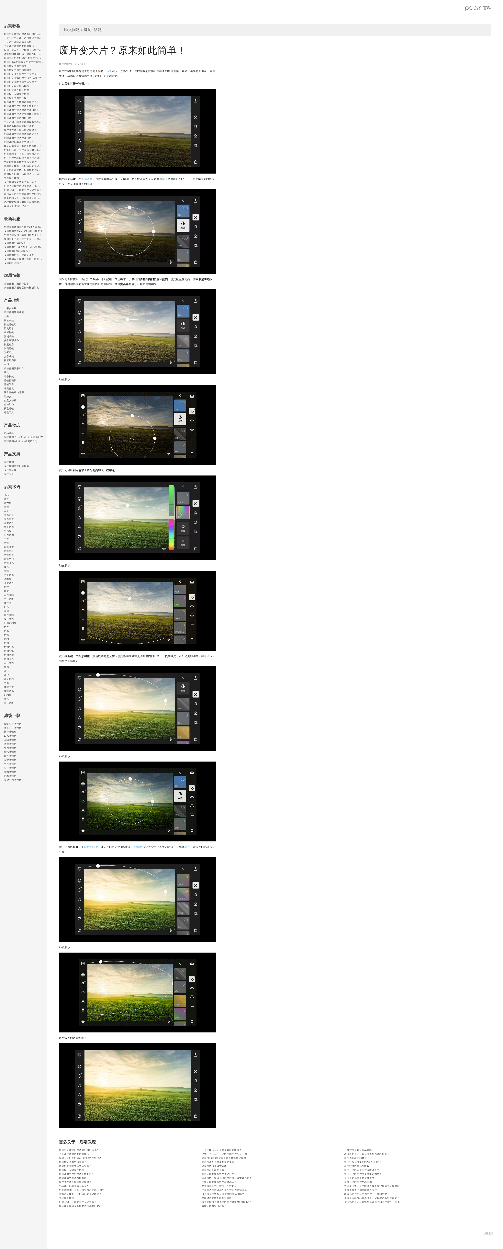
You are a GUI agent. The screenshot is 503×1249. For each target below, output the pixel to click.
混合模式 (9, 376)
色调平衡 (9, 650)
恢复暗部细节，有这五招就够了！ (23, 145)
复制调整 (9, 336)
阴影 (6, 682)
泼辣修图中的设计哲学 (16, 283)
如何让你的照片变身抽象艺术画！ (23, 113)
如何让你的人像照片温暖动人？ (21, 101)
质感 (6, 666)
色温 (6, 634)
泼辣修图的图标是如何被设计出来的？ (23, 287)
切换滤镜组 (10, 324)
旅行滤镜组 (10, 731)
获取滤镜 (9, 408)
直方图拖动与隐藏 (14, 392)
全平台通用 (10, 308)
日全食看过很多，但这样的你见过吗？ (23, 169)
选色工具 (9, 412)
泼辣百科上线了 (13, 262)
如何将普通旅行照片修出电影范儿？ (23, 33)
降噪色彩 (9, 690)
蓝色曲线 (9, 662)
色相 (6, 638)
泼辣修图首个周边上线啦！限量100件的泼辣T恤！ (23, 258)
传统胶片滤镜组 (13, 723)
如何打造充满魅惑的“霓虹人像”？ (22, 77)
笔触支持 (9, 396)
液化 (6, 372)
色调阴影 (9, 654)
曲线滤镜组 (10, 739)
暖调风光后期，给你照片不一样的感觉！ (23, 174)
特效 (6, 586)
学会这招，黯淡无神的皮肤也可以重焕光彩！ (23, 121)
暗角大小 (9, 550)
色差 (6, 626)
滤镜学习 (9, 384)
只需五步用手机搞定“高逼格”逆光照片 (23, 57)
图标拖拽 (9, 332)
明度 (6, 538)
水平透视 (9, 574)
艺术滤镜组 (10, 775)
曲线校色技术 (11, 177)
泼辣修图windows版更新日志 (21, 441)
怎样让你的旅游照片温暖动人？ (21, 134)
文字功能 (9, 356)
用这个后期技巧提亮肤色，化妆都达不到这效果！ (23, 186)
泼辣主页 (488, 1233)
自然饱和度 (10, 622)
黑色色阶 (9, 702)
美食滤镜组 (10, 759)
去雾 (6, 510)
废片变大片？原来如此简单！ (20, 129)
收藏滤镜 (9, 348)
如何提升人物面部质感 (16, 93)
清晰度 (7, 578)
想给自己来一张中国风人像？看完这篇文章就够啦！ (23, 149)
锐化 (6, 674)
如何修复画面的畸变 (15, 65)
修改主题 (9, 320)
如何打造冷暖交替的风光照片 (20, 81)
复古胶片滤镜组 (13, 727)
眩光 (6, 606)
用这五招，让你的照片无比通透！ (23, 189)
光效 (6, 506)
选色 (6, 670)
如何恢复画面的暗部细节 (18, 69)
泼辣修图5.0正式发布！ (17, 250)
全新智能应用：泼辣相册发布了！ (23, 234)
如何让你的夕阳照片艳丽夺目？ (21, 105)
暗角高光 (9, 562)
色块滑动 (9, 404)
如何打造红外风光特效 (16, 89)
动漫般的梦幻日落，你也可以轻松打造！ (23, 53)
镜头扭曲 (9, 679)
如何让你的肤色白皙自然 (18, 117)
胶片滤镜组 (10, 767)
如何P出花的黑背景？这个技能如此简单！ (23, 61)
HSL (6, 494)
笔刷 (6, 610)
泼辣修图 (9, 462)
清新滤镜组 (10, 743)
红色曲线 (9, 614)
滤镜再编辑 (10, 380)
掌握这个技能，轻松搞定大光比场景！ (23, 166)
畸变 (6, 590)
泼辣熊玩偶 (10, 469)
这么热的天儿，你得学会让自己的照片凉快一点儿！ (23, 198)
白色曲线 (9, 594)
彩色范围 (9, 534)
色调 (6, 642)
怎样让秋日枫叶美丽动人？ (19, 141)
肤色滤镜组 (10, 763)
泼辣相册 (9, 474)
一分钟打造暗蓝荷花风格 (18, 41)
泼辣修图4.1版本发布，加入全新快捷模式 (23, 246)
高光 (6, 698)
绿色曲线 (9, 618)
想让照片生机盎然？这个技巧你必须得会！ (23, 157)
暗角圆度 (9, 546)
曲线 (6, 570)
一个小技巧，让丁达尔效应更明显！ (23, 37)
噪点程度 (9, 518)
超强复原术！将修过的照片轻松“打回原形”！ (23, 193)
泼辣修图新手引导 (14, 368)
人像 (6, 316)
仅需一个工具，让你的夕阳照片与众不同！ (23, 49)
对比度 (7, 530)
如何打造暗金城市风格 (16, 85)
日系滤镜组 (10, 735)
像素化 (7, 502)
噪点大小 (9, 514)
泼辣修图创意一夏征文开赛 (19, 254)
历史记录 (9, 328)
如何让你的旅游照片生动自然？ (21, 109)
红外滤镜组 (10, 755)
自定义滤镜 (10, 400)
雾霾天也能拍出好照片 (16, 206)
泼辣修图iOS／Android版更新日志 (23, 437)
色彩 (6, 630)
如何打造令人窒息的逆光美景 (20, 73)
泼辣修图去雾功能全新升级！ (20, 181)
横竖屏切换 (10, 360)
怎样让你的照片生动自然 (18, 137)
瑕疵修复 (9, 388)
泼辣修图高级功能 (14, 312)
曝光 (6, 566)
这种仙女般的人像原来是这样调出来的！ (23, 201)
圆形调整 (9, 522)
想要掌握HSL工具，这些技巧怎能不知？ (23, 154)
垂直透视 (9, 526)
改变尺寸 (9, 352)
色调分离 (9, 646)
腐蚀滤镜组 (10, 771)
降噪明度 (9, 686)
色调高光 (9, 658)
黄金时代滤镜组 (13, 779)
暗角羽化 (9, 558)
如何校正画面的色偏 (15, 97)
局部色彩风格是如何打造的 (19, 125)
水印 (6, 364)
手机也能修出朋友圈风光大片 (20, 161)
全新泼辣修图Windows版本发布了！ (23, 226)
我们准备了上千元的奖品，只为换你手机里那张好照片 (23, 238)
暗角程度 (9, 554)
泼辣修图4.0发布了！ (16, 242)
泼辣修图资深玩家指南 (16, 465)
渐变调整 (9, 582)
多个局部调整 (11, 340)
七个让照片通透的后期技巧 (19, 45)
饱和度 (7, 694)
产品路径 (9, 433)
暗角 (6, 542)
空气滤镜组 (10, 751)
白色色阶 (9, 598)
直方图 (7, 602)
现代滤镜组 (10, 747)
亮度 (6, 498)
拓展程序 (9, 344)
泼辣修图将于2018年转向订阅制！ (23, 230)
